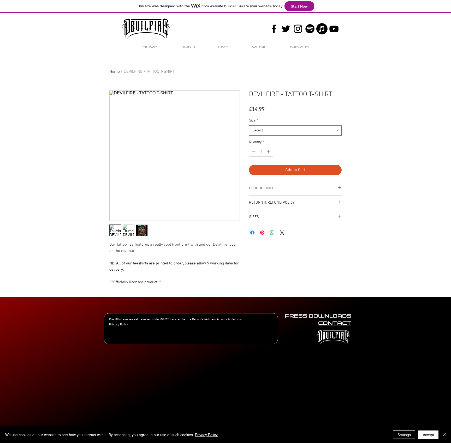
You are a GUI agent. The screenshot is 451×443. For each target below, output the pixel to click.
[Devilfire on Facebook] (274, 28)
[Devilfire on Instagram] (298, 28)
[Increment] (269, 151)
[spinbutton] (261, 151)
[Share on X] (282, 232)
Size (253, 120)
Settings (404, 434)
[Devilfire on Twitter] (286, 28)
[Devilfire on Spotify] (310, 28)
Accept (428, 434)
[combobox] (295, 130)
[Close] (445, 434)
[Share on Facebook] (252, 232)
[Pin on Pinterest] (262, 232)
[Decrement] (253, 151)
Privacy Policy (206, 434)
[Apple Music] (322, 28)
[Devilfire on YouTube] (334, 28)
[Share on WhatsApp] (272, 232)
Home (114, 71)
